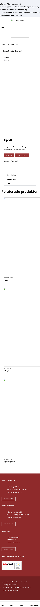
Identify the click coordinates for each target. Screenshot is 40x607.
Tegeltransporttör (9, 461)
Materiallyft (10, 44)
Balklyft (6, 280)
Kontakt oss (34, 605)
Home (3, 44)
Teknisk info (11, 179)
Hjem (2, 605)
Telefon (22, 605)
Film (8, 183)
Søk (11, 605)
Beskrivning (11, 175)
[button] (20, 175)
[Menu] (4, 28)
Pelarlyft (6, 371)
